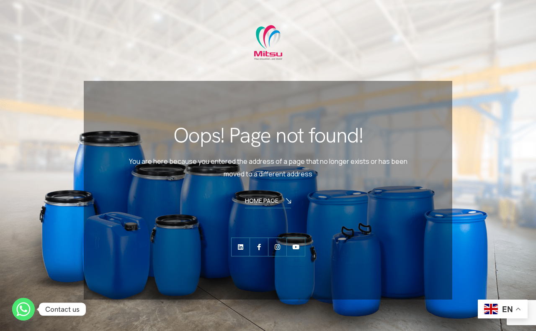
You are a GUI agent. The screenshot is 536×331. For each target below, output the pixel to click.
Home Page (261, 200)
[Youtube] (296, 247)
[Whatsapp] (23, 309)
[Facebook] (259, 247)
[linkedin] (241, 247)
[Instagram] (277, 247)
